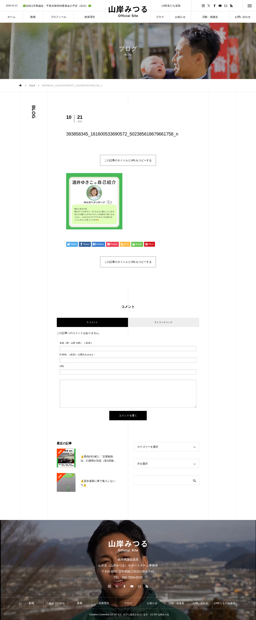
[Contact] (225, 5)
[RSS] (231, 5)
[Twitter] (209, 5)
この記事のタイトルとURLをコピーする (128, 160)
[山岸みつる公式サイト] (128, 11)
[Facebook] (214, 5)
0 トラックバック (163, 322)
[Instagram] (203, 5)
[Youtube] (220, 5)
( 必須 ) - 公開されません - (77, 354)
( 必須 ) (76, 343)
